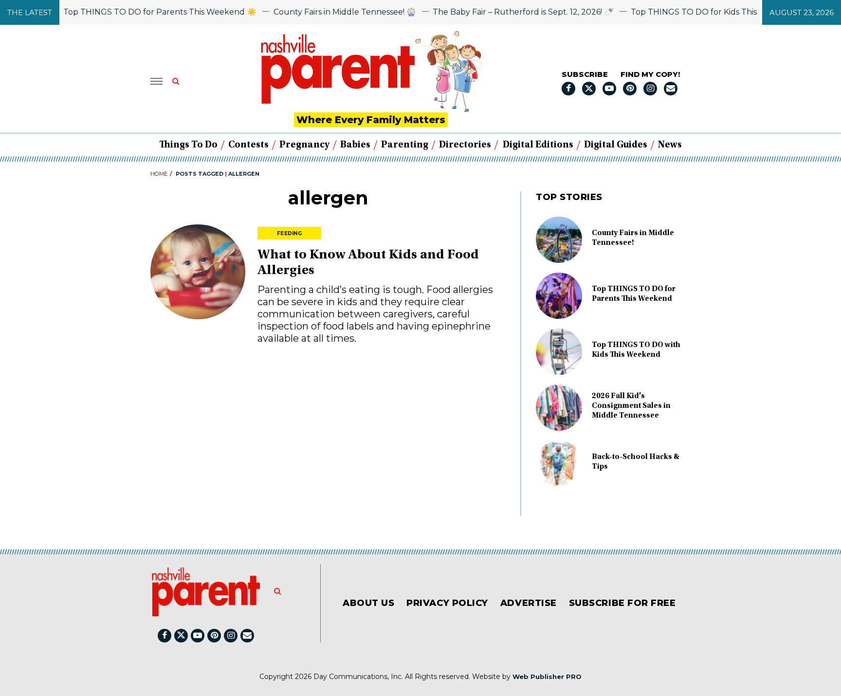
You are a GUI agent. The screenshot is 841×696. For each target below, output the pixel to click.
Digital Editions (538, 145)
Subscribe (585, 74)
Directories (465, 145)
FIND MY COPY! (650, 74)
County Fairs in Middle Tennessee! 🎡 (333, 12)
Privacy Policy (447, 603)
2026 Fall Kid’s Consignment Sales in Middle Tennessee (631, 406)
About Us (368, 603)
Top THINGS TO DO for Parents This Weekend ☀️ (148, 12)
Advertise (528, 603)
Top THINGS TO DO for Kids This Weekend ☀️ (709, 12)
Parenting (404, 145)
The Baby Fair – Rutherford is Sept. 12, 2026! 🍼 (512, 12)
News (670, 145)
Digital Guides (615, 145)
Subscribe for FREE (622, 603)
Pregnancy (304, 145)
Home (158, 173)
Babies (355, 145)
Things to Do (188, 145)
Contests (248, 145)
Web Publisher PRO (547, 676)
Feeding (289, 233)
